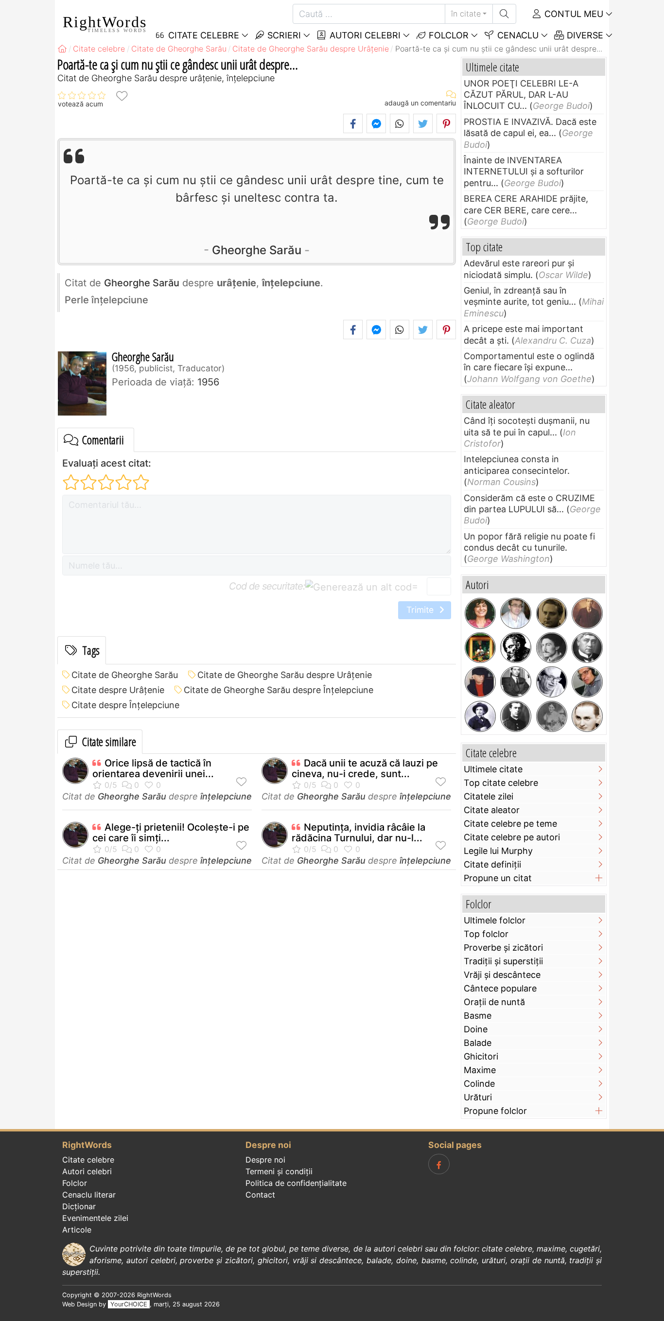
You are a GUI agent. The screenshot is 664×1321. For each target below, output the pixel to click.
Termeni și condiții (279, 1171)
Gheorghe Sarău (256, 250)
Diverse (583, 35)
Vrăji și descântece (502, 975)
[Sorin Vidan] (515, 613)
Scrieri (283, 35)
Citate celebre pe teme (510, 823)
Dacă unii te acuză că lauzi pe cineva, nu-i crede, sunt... (365, 768)
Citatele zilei (488, 796)
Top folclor (486, 934)
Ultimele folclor (494, 920)
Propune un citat (498, 878)
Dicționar (79, 1206)
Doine (476, 1029)
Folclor (447, 35)
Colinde (479, 1083)
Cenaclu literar (89, 1194)
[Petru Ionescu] (480, 681)
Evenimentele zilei (95, 1218)
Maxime (480, 1070)
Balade (477, 1043)
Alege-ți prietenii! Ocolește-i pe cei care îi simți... (170, 832)
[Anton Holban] (587, 716)
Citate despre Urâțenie (117, 690)
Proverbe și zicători (503, 947)
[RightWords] (62, 48)
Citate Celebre (202, 35)
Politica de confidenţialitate (296, 1183)
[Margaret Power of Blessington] (551, 716)
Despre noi (265, 1160)
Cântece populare (500, 988)
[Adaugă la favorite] (121, 95)
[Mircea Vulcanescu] (551, 613)
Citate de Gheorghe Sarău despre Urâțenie (284, 675)
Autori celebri (364, 35)
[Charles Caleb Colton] (515, 647)
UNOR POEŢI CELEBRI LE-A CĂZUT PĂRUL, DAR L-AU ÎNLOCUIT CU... (521, 94)
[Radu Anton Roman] (480, 647)
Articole (76, 1229)
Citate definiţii (492, 864)
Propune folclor (495, 1111)
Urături (478, 1097)
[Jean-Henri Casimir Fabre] (480, 716)
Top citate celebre (501, 783)
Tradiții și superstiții (503, 961)
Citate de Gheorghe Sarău (124, 675)
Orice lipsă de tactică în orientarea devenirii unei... (153, 768)
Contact (260, 1194)
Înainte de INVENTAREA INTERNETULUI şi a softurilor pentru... (524, 171)
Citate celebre (88, 1160)
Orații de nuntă (494, 1002)
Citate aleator (492, 810)
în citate (466, 13)
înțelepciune (226, 796)
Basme (477, 1015)
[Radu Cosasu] (551, 681)
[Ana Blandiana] (480, 613)
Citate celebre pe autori (512, 837)
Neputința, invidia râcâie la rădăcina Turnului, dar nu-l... (358, 832)
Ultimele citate (493, 769)
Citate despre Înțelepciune (125, 705)
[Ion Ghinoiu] (587, 681)
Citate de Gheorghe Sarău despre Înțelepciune (278, 690)
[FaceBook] (439, 1164)
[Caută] (504, 14)
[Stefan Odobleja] (515, 716)
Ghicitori (481, 1056)
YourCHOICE (128, 1304)
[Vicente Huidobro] (587, 613)
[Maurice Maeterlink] (587, 647)
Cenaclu (517, 35)
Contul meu (572, 14)
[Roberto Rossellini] (515, 681)
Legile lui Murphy (498, 851)
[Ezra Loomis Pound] (551, 647)
